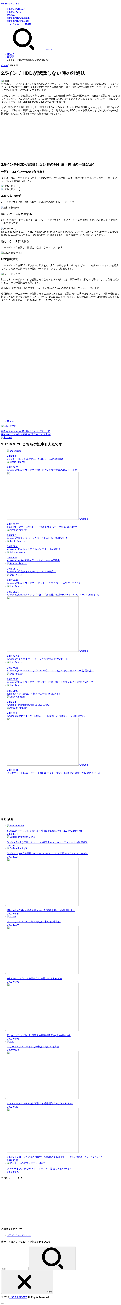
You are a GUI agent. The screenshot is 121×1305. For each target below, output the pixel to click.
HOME (10, 54)
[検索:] (15, 1268)
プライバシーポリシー (19, 1235)
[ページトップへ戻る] (2, 1303)
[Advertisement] (60, 138)
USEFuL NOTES (10, 3)
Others (10, 57)
